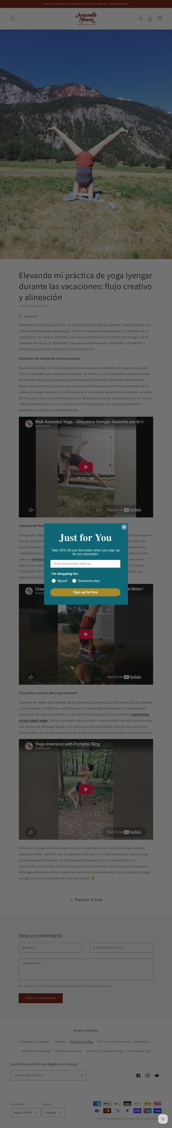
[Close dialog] (124, 527)
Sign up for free (85, 592)
